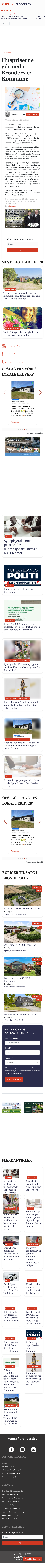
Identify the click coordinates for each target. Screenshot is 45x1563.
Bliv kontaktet (14, 1079)
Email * (8, 1048)
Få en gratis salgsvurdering (13, 1512)
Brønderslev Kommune (11, 1508)
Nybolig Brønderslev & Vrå (15, 914)
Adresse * (9, 1058)
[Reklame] (22, 218)
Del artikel (31, 114)
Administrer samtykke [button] (11, 1477)
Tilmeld (22, 250)
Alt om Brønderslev (9, 1519)
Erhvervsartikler (8, 1505)
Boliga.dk (12, 206)
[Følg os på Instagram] (22, 1449)
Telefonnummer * (12, 1038)
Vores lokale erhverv (10, 1494)
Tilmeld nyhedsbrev (33, 1559)
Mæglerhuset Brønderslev (14, 987)
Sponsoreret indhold (10, 1515)
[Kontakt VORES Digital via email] (33, 1449)
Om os (4, 1463)
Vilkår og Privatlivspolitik (12, 1470)
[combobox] (6, 1062)
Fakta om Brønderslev (11, 1501)
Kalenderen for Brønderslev (13, 1498)
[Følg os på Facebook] (11, 1449)
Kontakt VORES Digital (11, 1473)
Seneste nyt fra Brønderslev (13, 1491)
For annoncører (8, 1466)
